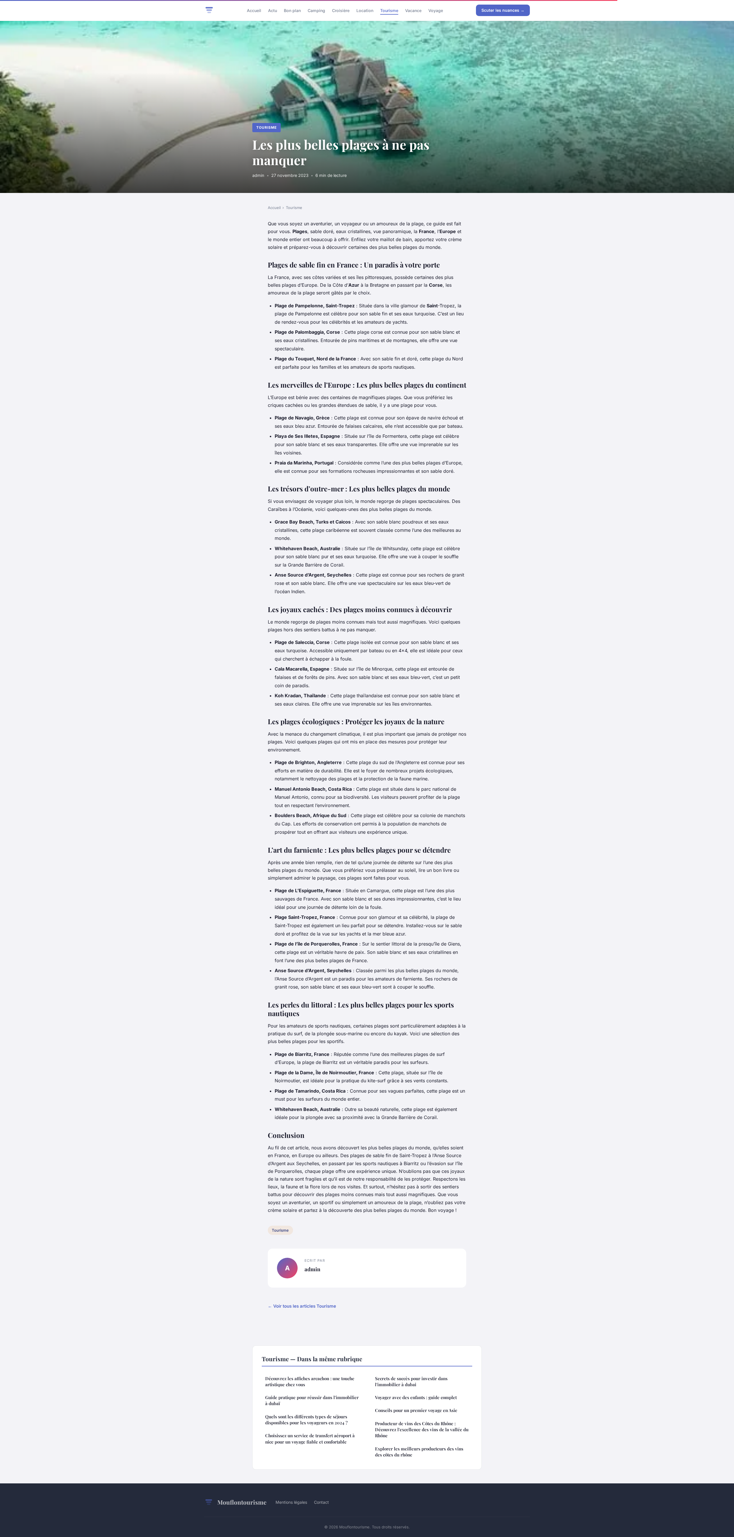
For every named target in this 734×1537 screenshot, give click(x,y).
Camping (316, 10)
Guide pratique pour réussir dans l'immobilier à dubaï (312, 1400)
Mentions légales (291, 1502)
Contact (321, 1502)
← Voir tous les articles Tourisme (302, 1306)
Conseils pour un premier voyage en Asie (416, 1410)
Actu (272, 10)
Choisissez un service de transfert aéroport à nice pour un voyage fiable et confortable (310, 1438)
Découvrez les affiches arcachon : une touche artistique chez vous (309, 1381)
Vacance (413, 10)
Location (364, 10)
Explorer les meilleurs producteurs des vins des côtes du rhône (419, 1452)
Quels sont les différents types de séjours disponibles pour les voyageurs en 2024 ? (306, 1419)
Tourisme (389, 10)
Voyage (435, 10)
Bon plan (292, 10)
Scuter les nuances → (502, 10)
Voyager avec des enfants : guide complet (416, 1397)
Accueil (254, 10)
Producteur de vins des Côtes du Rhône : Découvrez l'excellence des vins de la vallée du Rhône (421, 1430)
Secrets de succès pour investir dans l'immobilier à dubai (411, 1381)
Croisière (341, 10)
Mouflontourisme (241, 1502)
